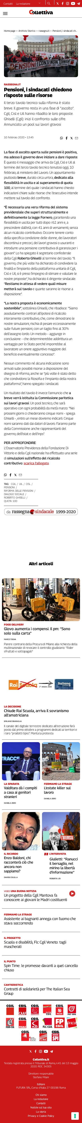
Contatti (8, 3)
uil (20, 483)
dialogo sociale (14, 494)
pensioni (9, 487)
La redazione (23, 3)
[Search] (48, 4)
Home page (9, 30)
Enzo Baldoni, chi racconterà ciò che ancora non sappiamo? (18, 864)
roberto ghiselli (14, 497)
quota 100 (10, 500)
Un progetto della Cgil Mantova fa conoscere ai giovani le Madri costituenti (35, 897)
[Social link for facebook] (62, 3)
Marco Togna (10, 639)
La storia (41, 1111)
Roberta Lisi (55, 878)
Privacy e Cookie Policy (41, 1115)
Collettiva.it (41, 1059)
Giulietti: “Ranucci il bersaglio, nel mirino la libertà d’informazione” (64, 865)
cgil (13, 483)
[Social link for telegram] (78, 3)
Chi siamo (41, 1094)
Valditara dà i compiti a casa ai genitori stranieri (20, 792)
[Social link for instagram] (67, 3)
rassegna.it (44, 30)
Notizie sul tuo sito (40, 1107)
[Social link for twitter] (57, 3)
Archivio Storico (27, 30)
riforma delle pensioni (18, 490)
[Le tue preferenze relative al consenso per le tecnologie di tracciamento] (75, 1116)
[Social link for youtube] (73, 3)
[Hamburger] (5, 13)
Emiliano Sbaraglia (13, 721)
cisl (28, 483)
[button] (61, 138)
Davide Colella (11, 877)
